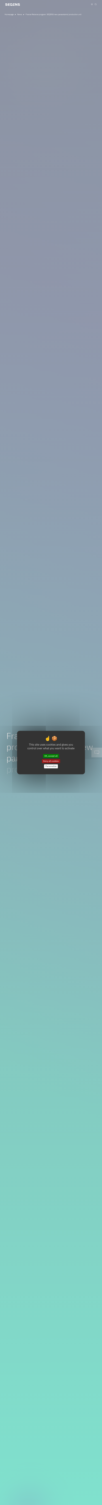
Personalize (51, 766)
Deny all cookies (51, 761)
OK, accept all (51, 756)
